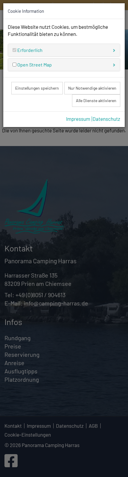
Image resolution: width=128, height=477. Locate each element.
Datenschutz (106, 118)
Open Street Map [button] (34, 64)
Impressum (78, 118)
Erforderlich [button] (29, 50)
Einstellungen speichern (37, 88)
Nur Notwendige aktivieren (92, 88)
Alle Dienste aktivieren (96, 100)
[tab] (64, 50)
